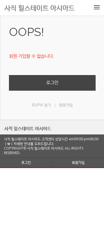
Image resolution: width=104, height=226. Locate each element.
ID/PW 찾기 (41, 105)
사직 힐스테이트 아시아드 (27, 128)
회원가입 (66, 105)
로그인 (52, 82)
